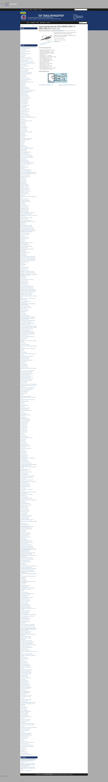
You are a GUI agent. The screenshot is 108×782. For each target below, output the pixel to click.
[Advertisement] (29, 36)
